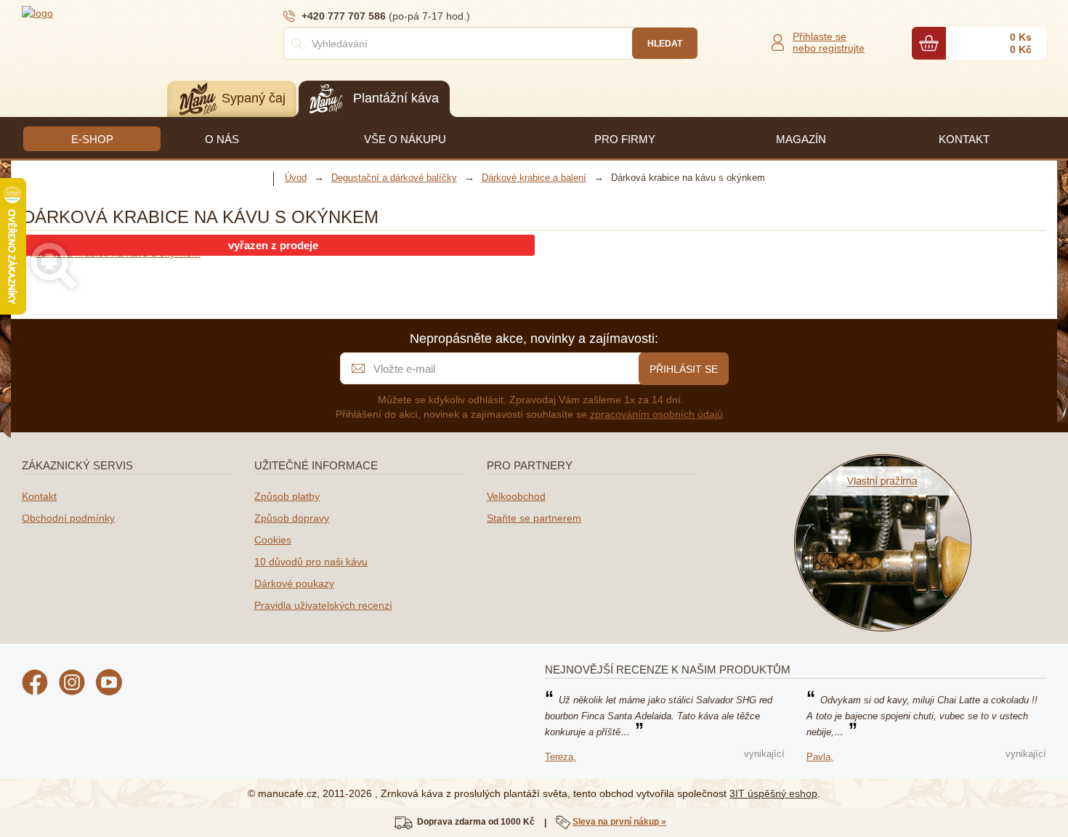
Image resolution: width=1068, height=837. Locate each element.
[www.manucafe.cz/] (109, 12)
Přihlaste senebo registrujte (829, 42)
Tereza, (560, 756)
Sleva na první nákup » (619, 822)
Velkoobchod (516, 496)
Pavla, (819, 756)
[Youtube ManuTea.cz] (109, 684)
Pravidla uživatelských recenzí (323, 605)
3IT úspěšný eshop (773, 793)
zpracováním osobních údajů (656, 414)
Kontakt (39, 496)
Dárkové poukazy (294, 583)
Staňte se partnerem (534, 518)
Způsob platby (287, 496)
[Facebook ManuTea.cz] (35, 684)
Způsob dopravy (291, 518)
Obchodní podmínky (68, 518)
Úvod (296, 177)
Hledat (664, 44)
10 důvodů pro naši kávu (311, 561)
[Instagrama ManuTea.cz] (72, 684)
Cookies (272, 540)
